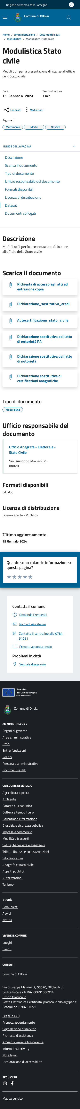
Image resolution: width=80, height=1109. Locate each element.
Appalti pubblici (13, 871)
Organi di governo (14, 730)
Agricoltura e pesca (15, 792)
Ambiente (9, 799)
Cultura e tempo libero (18, 812)
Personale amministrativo (20, 763)
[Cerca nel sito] (69, 18)
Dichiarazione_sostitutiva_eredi (43, 303)
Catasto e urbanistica (17, 805)
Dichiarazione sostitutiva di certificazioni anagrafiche (39, 378)
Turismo (8, 884)
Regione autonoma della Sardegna (26, 5)
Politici (7, 756)
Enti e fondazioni (14, 750)
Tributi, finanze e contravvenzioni (25, 851)
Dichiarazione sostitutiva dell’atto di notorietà (44, 359)
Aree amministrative (16, 737)
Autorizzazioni (12, 877)
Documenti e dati (14, 770)
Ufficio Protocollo (14, 997)
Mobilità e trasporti (15, 838)
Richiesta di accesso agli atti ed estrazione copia (42, 287)
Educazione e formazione (19, 818)
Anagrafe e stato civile (18, 864)
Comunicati (10, 906)
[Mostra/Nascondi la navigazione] (4, 17)
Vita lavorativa (12, 858)
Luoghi (7, 942)
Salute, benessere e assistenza (23, 845)
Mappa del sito (12, 1098)
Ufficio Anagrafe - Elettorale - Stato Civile (32, 449)
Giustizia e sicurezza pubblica (22, 825)
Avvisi (6, 913)
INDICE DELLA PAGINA (17, 146)
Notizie (7, 920)
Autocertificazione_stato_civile (42, 320)
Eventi (6, 949)
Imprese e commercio (17, 831)
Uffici (6, 743)
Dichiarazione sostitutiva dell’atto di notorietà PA (44, 339)
